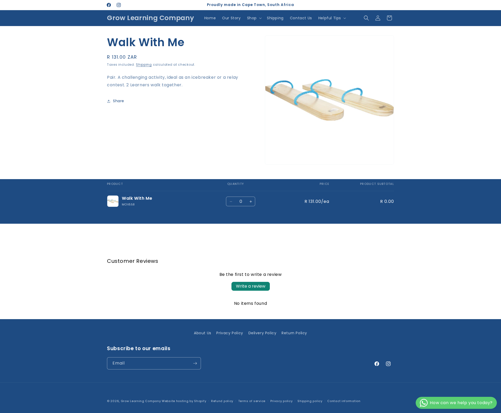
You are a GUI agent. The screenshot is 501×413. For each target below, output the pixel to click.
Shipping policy (310, 401)
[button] (254, 18)
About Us (202, 333)
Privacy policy (281, 401)
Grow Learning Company (141, 401)
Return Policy (294, 333)
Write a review (250, 286)
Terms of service (251, 401)
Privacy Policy (229, 333)
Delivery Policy (262, 333)
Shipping (144, 64)
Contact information (343, 401)
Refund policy (222, 401)
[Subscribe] (195, 363)
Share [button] (118, 101)
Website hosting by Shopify (184, 401)
